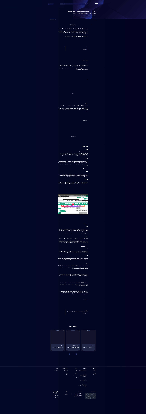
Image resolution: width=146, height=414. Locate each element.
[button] (88, 349)
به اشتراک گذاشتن (52, 19)
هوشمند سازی (75, 371)
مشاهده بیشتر (94, 349)
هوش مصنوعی (93, 15)
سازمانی (76, 373)
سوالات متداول (66, 394)
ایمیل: (78, 396)
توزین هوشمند (84, 374)
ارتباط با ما (94, 374)
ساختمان (67, 371)
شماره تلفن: (78, 395)
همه (76, 370)
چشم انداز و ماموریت (93, 371)
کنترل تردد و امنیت (84, 384)
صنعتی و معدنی (66, 370)
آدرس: (76, 394)
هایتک (67, 374)
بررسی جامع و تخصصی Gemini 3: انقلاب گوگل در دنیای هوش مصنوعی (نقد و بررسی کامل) (67, 345)
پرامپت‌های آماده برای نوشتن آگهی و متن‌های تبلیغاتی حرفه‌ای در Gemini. (52, 345)
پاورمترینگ (85, 379)
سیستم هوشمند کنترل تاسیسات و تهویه (82, 386)
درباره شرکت (94, 370)
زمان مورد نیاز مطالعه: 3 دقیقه (85, 15)
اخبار (76, 377)
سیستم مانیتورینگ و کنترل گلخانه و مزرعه (82, 372)
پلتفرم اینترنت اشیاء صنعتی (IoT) (82, 377)
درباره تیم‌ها (94, 373)
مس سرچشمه (56, 371)
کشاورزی (67, 373)
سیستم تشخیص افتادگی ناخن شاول (82, 382)
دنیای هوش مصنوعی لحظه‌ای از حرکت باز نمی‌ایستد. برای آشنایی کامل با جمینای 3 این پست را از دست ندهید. (67, 347)
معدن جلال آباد (56, 370)
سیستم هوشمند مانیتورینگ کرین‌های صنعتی (83, 376)
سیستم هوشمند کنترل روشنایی (82, 380)
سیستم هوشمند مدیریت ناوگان (82, 370)
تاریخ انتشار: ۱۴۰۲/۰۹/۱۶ (76, 15)
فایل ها (67, 393)
